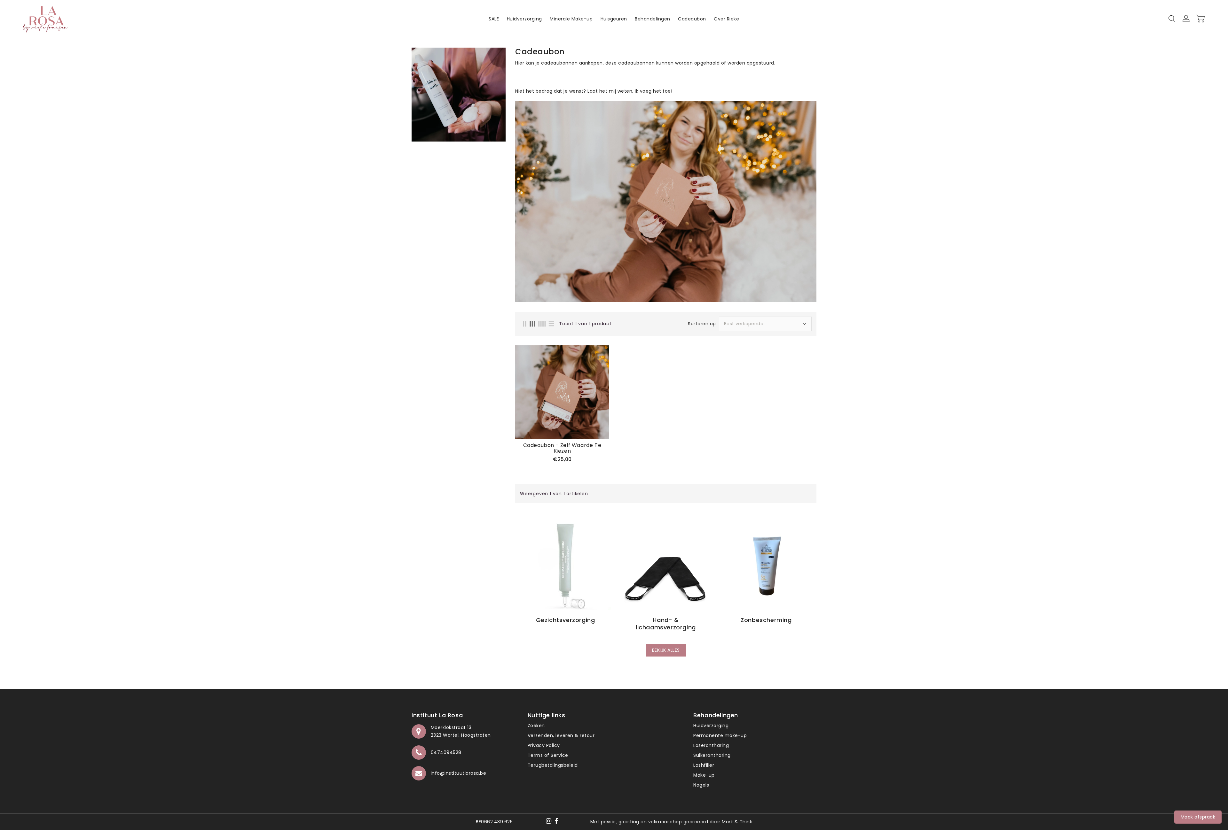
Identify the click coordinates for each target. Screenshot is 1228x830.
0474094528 (446, 752)
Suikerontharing (712, 755)
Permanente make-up (720, 735)
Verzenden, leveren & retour (561, 735)
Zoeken (536, 725)
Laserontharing (711, 745)
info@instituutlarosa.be (458, 773)
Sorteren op (702, 323)
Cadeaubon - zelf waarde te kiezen (562, 448)
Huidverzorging (710, 725)
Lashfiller (703, 765)
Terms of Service (548, 755)
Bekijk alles (666, 650)
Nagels (701, 785)
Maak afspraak (1198, 817)
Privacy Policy (544, 745)
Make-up (704, 775)
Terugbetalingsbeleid (553, 765)
